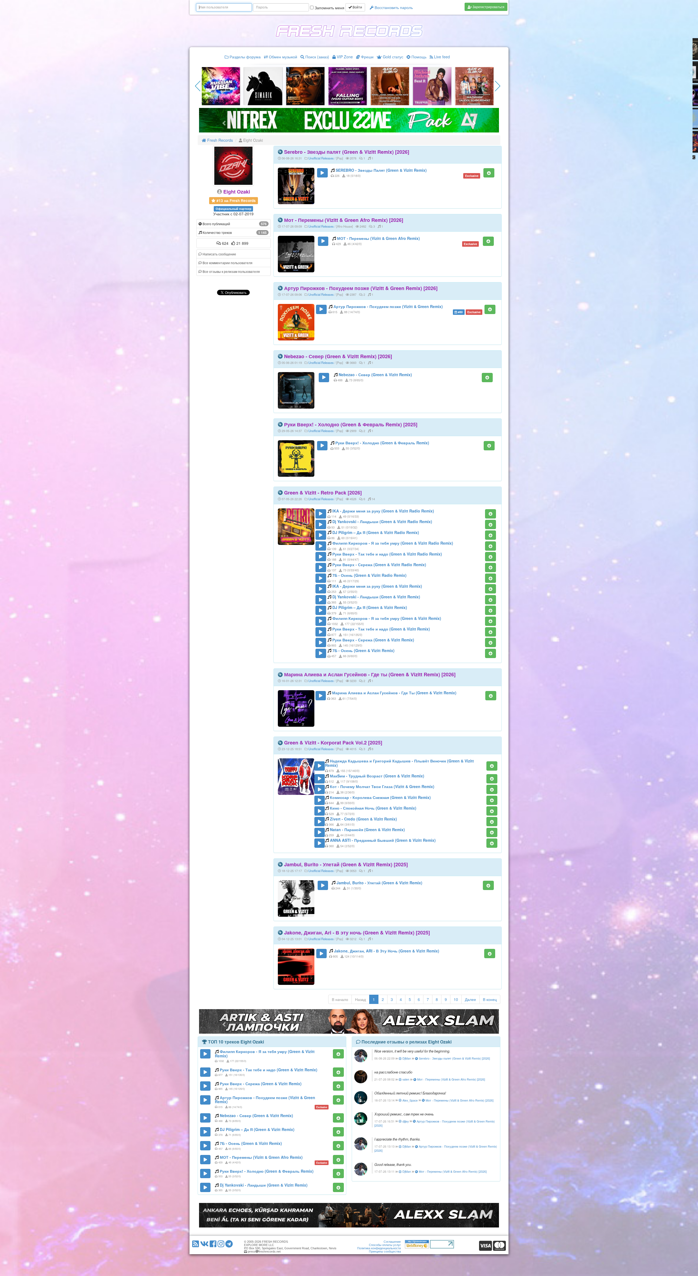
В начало (340, 999)
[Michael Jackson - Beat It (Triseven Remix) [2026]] (305, 85)
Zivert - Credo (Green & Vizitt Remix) (363, 819)
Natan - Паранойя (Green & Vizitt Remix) (367, 829)
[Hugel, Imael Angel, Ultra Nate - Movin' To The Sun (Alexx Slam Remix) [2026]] (263, 85)
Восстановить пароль (393, 7)
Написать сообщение (219, 254)
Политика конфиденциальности (379, 1248)
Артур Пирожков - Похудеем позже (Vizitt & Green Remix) (388, 306)
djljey (405, 1121)
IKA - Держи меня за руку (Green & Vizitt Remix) (377, 586)
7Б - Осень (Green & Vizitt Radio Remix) (369, 575)
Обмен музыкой (282, 56)
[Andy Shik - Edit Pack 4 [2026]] (432, 85)
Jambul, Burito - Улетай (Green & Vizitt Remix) (379, 882)
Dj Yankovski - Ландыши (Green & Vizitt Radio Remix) (382, 521)
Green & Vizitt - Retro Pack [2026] (323, 492)
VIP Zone (344, 56)
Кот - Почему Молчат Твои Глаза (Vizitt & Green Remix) (382, 786)
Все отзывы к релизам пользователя (231, 271)
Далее (470, 999)
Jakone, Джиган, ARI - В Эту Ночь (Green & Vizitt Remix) (386, 951)
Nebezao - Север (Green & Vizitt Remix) (375, 374)
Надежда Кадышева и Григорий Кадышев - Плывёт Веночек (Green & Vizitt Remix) (399, 763)
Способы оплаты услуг (385, 1245)
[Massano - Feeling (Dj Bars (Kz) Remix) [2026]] (390, 85)
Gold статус (392, 56)
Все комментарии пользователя (227, 262)
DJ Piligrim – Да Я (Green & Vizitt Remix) (369, 607)
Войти (357, 7)
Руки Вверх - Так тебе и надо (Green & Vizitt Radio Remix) (387, 554)
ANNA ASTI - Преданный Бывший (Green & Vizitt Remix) (383, 840)
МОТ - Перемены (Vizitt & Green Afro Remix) (378, 238)
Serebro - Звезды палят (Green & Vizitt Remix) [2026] (346, 151)
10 (456, 999)
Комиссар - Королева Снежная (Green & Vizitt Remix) (380, 797)
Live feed (441, 56)
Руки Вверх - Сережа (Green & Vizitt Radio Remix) (379, 564)
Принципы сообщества (385, 1251)
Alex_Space (410, 1100)
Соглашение (392, 1241)
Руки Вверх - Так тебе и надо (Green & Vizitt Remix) (381, 629)
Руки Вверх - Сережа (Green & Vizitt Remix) (373, 639)
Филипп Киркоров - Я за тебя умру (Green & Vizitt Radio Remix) (392, 543)
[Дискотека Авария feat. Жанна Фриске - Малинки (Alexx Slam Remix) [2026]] (348, 85)
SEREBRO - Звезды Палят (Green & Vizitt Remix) (381, 170)
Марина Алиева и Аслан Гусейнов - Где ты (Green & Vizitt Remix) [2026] (370, 674)
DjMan (406, 1058)
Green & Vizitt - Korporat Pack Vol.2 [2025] (333, 742)
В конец (490, 999)
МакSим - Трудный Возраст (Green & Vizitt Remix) (377, 776)
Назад (360, 999)
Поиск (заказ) (316, 56)
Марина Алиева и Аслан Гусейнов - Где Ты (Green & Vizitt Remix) (394, 692)
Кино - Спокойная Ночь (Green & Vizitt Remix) (373, 808)
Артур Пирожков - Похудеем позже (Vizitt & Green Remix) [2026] (361, 288)
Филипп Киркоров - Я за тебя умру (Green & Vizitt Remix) (386, 618)
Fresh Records (219, 140)
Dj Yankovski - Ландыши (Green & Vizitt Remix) (376, 596)
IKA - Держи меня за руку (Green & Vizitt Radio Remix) (383, 511)
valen (405, 1079)
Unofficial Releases (321, 158)
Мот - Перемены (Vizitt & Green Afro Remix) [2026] (343, 220)
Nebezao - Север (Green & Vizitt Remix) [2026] (338, 356)
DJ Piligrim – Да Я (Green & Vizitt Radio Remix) (375, 532)
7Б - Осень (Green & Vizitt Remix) (363, 650)
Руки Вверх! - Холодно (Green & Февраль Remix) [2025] (350, 424)
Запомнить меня (329, 7)
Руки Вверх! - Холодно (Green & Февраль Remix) (382, 442)
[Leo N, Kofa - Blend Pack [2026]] (474, 85)
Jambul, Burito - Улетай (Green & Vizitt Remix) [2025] (346, 864)
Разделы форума (244, 56)
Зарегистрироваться (488, 6)
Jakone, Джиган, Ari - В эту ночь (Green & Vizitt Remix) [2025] (357, 932)
